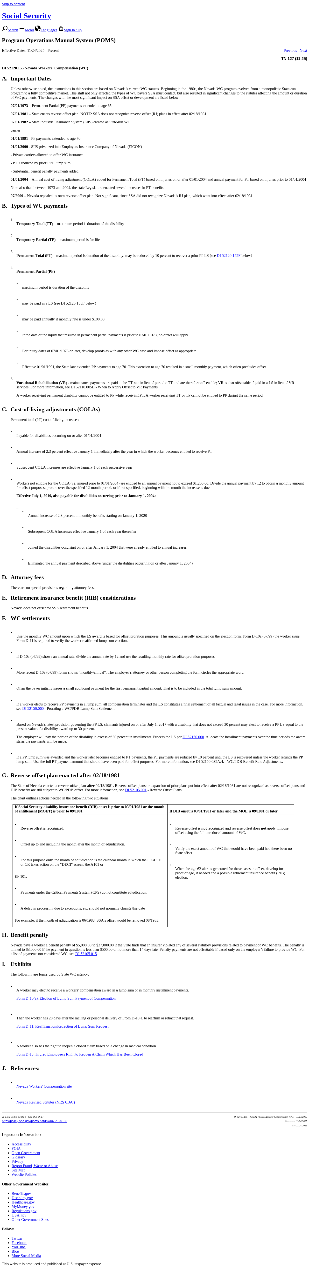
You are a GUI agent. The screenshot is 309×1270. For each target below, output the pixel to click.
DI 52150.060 (33, 708)
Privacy (17, 1161)
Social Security (26, 15)
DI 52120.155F (228, 255)
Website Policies (24, 1174)
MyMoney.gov (23, 1206)
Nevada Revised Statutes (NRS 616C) (45, 1102)
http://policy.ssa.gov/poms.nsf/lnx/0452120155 (34, 1121)
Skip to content (13, 4)
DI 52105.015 (86, 954)
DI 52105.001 (136, 790)
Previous (290, 50)
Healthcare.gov (23, 1202)
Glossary (18, 1157)
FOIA (16, 1148)
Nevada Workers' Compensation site (44, 1086)
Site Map (18, 1170)
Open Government (26, 1153)
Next (303, 50)
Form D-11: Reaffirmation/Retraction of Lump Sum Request (62, 1026)
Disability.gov (22, 1198)
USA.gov (19, 1215)
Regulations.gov (24, 1211)
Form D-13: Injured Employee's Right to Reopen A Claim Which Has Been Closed (79, 1054)
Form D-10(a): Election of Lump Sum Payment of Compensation (66, 998)
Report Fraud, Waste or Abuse (35, 1166)
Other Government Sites (30, 1219)
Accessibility (21, 1144)
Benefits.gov (21, 1193)
